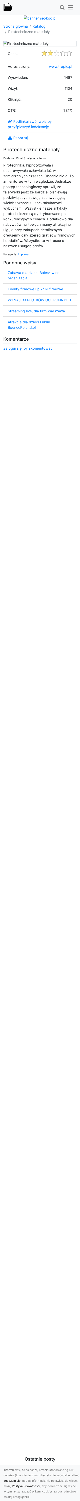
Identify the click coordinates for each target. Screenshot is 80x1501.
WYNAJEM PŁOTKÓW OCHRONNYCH (39, 300)
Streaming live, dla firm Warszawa (36, 311)
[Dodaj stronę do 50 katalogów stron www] (40, 17)
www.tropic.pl (60, 66)
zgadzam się (12, 1480)
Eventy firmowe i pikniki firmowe (35, 289)
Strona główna (15, 26)
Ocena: (13, 53)
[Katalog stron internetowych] (8, 7)
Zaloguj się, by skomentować (27, 348)
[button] (62, 8)
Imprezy (23, 254)
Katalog (39, 26)
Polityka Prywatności (26, 1486)
